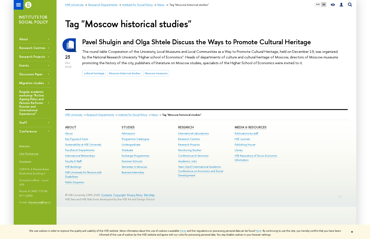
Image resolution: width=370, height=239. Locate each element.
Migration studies (31, 83)
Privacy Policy (135, 195)
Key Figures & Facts (76, 139)
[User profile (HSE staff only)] (341, 5)
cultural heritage (94, 73)
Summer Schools (132, 161)
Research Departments (100, 115)
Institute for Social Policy (132, 115)
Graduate (127, 150)
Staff (23, 122)
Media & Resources (251, 127)
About (23, 39)
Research (186, 127)
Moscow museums (156, 73)
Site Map (149, 195)
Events (24, 65)
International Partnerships (80, 155)
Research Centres (32, 48)
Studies (128, 127)
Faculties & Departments (79, 150)
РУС (318, 4)
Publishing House (245, 144)
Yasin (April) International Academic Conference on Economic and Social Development (200, 171)
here (183, 231)
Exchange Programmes (135, 155)
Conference (28, 131)
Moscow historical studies (124, 73)
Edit (340, 196)
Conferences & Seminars (193, 155)
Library (239, 150)
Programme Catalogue (135, 139)
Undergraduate (131, 144)
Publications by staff (246, 133)
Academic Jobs (187, 161)
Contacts (106, 195)
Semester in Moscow (134, 167)
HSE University (73, 115)
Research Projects (32, 57)
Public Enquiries (74, 182)
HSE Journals (242, 139)
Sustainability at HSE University (83, 144)
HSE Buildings (73, 167)
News (154, 115)
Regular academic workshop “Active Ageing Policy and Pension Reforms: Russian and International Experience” (31, 103)
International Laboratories (193, 133)
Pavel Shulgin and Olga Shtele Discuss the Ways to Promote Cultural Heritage (196, 41)
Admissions (128, 133)
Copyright (119, 195)
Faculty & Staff (73, 161)
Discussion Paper (31, 74)
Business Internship (133, 172)
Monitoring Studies (189, 150)
